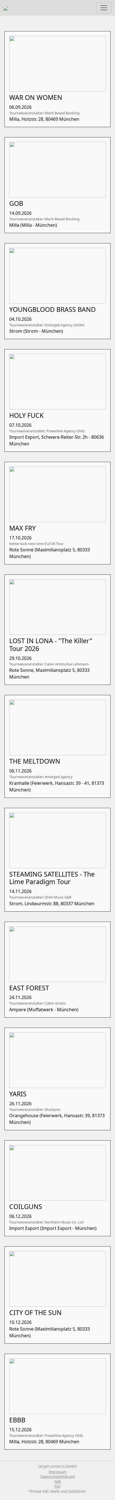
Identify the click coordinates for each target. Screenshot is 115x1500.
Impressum (57, 1472)
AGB (57, 1481)
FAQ (57, 1486)
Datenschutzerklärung (57, 1476)
